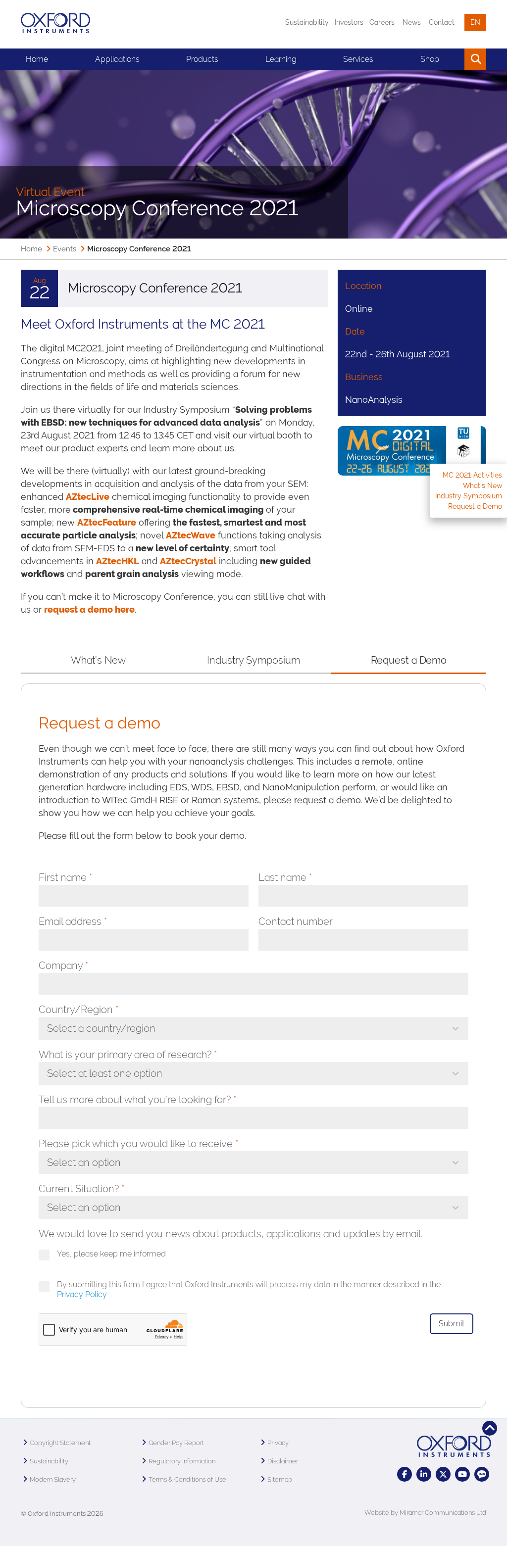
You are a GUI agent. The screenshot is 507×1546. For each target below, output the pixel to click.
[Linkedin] (423, 1474)
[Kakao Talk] (481, 1474)
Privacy (278, 1443)
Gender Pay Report (176, 1443)
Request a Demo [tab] (409, 660)
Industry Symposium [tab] (253, 660)
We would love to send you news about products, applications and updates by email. (231, 1234)
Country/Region (78, 1010)
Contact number (295, 921)
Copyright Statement (60, 1443)
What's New (482, 485)
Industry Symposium (468, 496)
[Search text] (453, 59)
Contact (442, 22)
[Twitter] (443, 1474)
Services (358, 59)
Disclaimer (282, 1461)
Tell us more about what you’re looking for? (137, 1100)
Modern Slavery (53, 1479)
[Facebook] (404, 1474)
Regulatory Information (182, 1461)
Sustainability (307, 22)
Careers (382, 22)
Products (202, 59)
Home (37, 59)
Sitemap (279, 1479)
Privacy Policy (82, 1294)
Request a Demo (475, 506)
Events (64, 248)
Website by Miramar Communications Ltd (425, 1512)
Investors (349, 22)
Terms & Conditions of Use (187, 1479)
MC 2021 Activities (472, 475)
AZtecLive (87, 496)
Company (63, 965)
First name (65, 877)
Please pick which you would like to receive (138, 1144)
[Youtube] (462, 1474)
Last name (285, 877)
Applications (117, 59)
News (412, 22)
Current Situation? (81, 1189)
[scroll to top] (489, 1428)
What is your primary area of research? (128, 1055)
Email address (73, 921)
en (475, 22)
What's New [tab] (98, 660)
